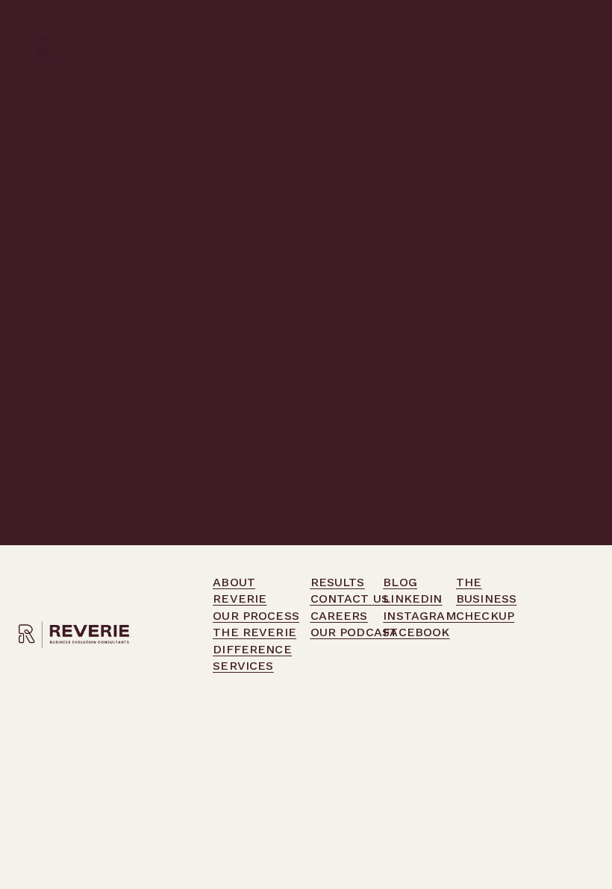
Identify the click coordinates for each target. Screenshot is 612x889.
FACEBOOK (416, 632)
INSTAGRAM (419, 616)
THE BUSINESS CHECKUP (486, 599)
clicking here (269, 230)
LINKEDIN (412, 598)
